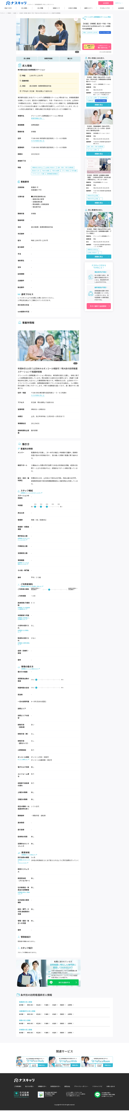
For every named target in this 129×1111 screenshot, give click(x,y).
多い (62, 679)
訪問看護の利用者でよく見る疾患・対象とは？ (31, 586)
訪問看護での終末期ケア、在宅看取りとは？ (24, 618)
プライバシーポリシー (81, 1086)
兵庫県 (70, 1005)
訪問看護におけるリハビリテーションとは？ (24, 539)
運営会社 (67, 1086)
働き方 (70, 58)
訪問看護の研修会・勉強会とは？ (24, 892)
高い (61, 506)
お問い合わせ (110, 1086)
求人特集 (40, 8)
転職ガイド (56, 8)
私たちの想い (29, 1086)
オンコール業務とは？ (23, 759)
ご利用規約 (17, 1086)
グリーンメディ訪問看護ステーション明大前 (97, 18)
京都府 (62, 1005)
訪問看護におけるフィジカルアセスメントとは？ (24, 861)
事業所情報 (48, 58)
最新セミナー (88, 8)
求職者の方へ (42, 1086)
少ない (33, 679)
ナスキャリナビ (105, 8)
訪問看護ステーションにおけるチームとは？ (31, 492)
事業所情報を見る (36, 118)
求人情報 (27, 58)
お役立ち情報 (72, 8)
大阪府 (54, 1005)
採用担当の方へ (55, 1086)
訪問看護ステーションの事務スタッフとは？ (23, 563)
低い (32, 506)
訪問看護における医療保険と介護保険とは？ (24, 608)
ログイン (118, 3)
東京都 (21, 1005)
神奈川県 (30, 1005)
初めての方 (8, 8)
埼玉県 (38, 1005)
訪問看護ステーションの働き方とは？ (29, 668)
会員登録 (106, 3)
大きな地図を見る (36, 141)
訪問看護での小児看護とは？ (23, 630)
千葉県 (46, 1005)
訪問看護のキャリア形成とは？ (28, 854)
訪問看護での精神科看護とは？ (24, 643)
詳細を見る (99, 104)
